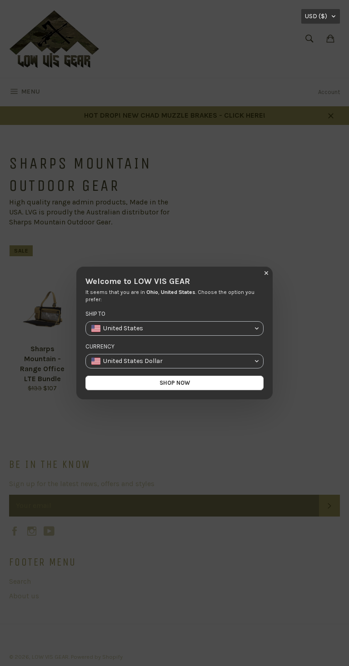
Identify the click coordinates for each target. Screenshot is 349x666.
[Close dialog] (266, 273)
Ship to (95, 313)
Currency (100, 346)
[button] (320, 16)
